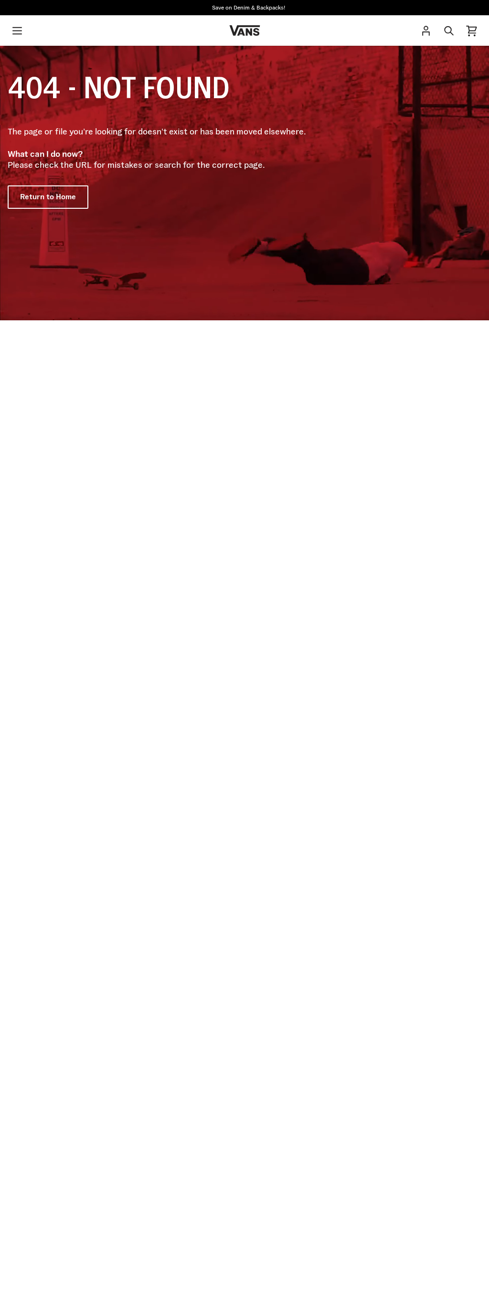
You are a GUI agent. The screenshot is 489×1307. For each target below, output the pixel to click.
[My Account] (426, 30)
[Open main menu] (17, 30)
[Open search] (448, 30)
